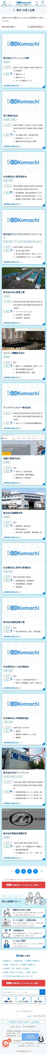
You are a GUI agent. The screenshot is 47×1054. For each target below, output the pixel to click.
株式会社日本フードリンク (16, 772)
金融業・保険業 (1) (28, 964)
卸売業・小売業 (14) (11, 964)
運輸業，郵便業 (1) (33, 961)
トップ (29, 1016)
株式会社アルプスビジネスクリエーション (22, 236)
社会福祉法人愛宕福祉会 (15, 176)
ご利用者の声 (18, 930)
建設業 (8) (7, 961)
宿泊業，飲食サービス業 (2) (13, 972)
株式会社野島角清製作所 (15, 833)
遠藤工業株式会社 (11, 458)
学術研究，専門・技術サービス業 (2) (16, 968)
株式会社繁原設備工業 (14, 622)
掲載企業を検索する (37, 27)
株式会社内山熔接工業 (14, 292)
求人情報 (4, 4)
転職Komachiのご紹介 (22, 909)
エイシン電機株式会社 (14, 352)
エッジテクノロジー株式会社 (17, 407)
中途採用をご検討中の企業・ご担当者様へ (24, 1022)
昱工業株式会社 (10, 115)
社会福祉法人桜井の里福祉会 (17, 567)
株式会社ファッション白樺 (16, 57)
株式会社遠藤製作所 (13, 512)
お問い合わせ (16, 1026)
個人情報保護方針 (29, 1026)
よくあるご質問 (19, 940)
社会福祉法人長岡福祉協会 (16, 718)
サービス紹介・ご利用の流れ (24, 920)
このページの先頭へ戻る (23, 1011)
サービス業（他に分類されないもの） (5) (18, 976)
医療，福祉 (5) (32, 972)
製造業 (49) (18, 961)
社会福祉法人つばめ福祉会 (16, 666)
